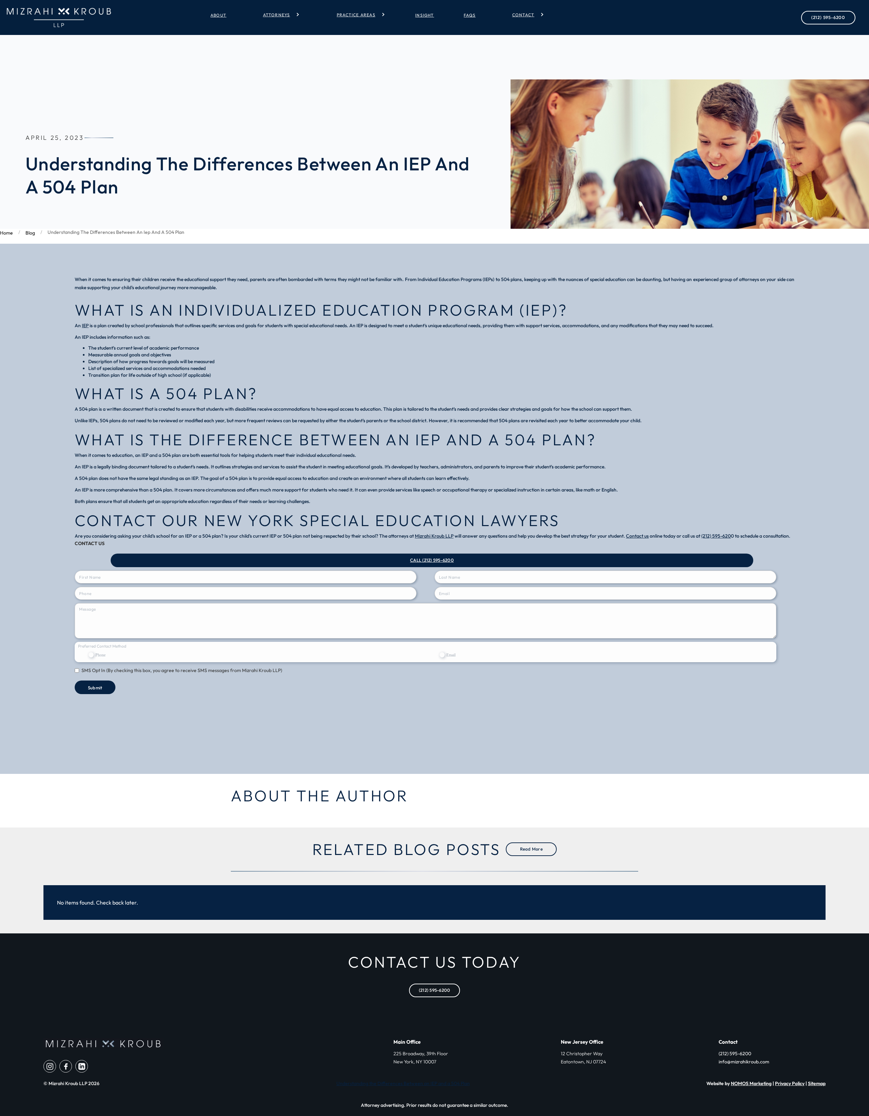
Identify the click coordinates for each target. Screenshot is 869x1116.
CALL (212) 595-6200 (432, 560)
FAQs (470, 15)
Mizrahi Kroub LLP (434, 536)
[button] (278, 14)
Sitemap (817, 1083)
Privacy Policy (790, 1083)
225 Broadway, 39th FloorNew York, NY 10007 (420, 1057)
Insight (424, 15)
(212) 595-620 (716, 536)
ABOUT (218, 15)
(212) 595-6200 (828, 17)
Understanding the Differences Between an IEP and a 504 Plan (403, 1083)
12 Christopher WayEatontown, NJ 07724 (583, 1057)
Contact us (637, 536)
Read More (531, 849)
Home (6, 233)
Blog (30, 233)
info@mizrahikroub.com (744, 1062)
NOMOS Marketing (751, 1083)
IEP (85, 325)
